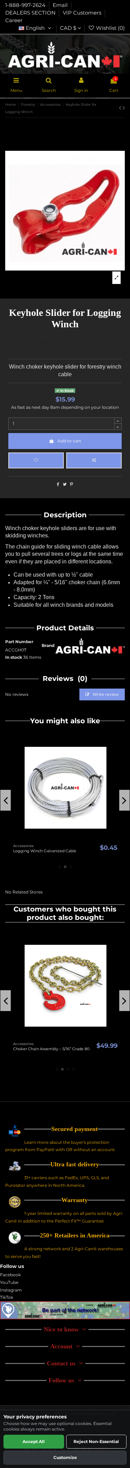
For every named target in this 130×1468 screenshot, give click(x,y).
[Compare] (78, 839)
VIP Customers (83, 13)
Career (14, 20)
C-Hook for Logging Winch (59, 1048)
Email (61, 5)
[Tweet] (65, 484)
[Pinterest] (71, 484)
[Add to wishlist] (36, 460)
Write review (105, 694)
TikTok (6, 1297)
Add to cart (69, 440)
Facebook (10, 1274)
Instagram (11, 1290)
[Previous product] (121, 108)
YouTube (9, 1282)
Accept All (34, 1441)
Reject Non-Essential (96, 1441)
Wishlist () (110, 28)
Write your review (32, 342)
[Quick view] (87, 839)
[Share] (58, 484)
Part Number (19, 641)
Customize (65, 1457)
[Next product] (124, 108)
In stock (13, 657)
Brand (48, 645)
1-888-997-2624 (26, 5)
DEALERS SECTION (31, 13)
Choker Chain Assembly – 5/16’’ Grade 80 (64, 850)
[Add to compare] (94, 460)
